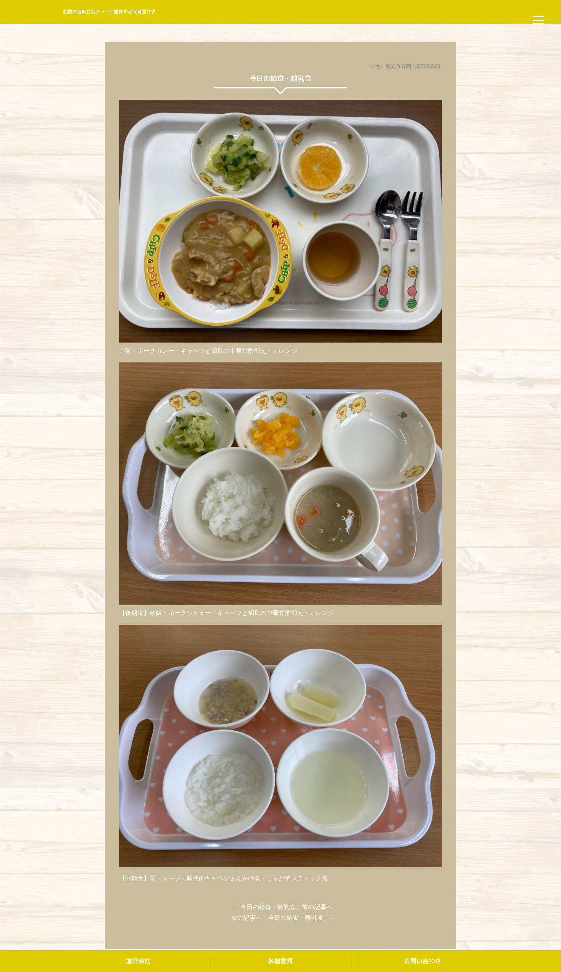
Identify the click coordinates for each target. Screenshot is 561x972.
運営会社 (138, 961)
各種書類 (280, 961)
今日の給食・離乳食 (268, 907)
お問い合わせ (422, 961)
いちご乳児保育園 (391, 66)
